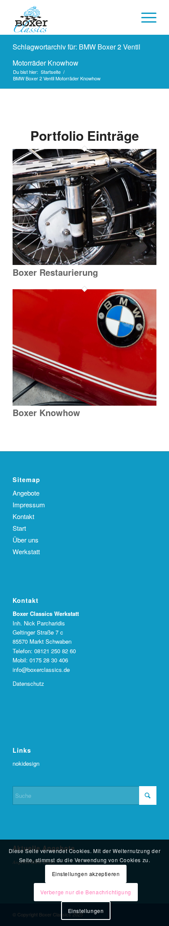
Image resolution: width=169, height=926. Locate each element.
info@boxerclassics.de (41, 669)
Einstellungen (86, 910)
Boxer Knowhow (46, 412)
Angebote (26, 492)
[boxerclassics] (70, 17)
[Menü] (144, 17)
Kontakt (23, 516)
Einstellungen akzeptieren (86, 873)
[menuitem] (144, 17)
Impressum (29, 504)
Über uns (26, 539)
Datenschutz (28, 683)
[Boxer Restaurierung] (84, 262)
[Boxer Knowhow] (84, 403)
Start (19, 527)
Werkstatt (26, 551)
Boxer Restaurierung (55, 272)
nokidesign (26, 763)
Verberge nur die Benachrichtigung (85, 892)
